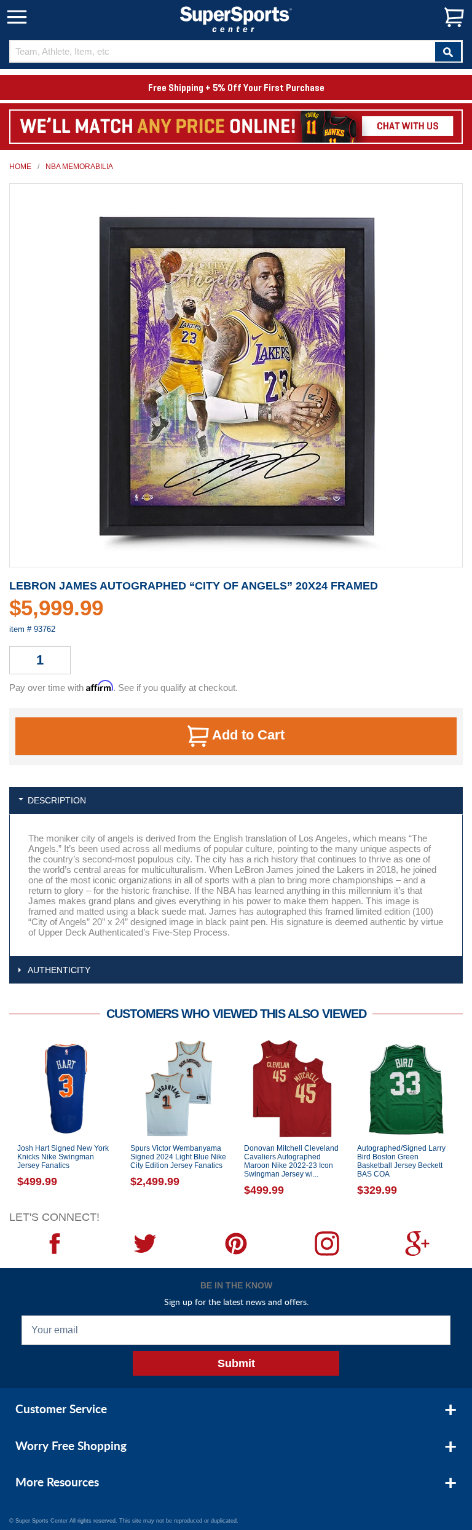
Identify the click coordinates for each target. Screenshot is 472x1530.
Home (20, 166)
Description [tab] (57, 800)
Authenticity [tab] (59, 970)
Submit (236, 1363)
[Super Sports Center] (236, 18)
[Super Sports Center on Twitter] (145, 1243)
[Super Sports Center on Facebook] (54, 1243)
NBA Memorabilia (79, 166)
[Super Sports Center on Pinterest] (236, 1243)
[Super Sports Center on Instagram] (326, 1243)
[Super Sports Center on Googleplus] (417, 1243)
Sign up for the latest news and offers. (236, 1301)
